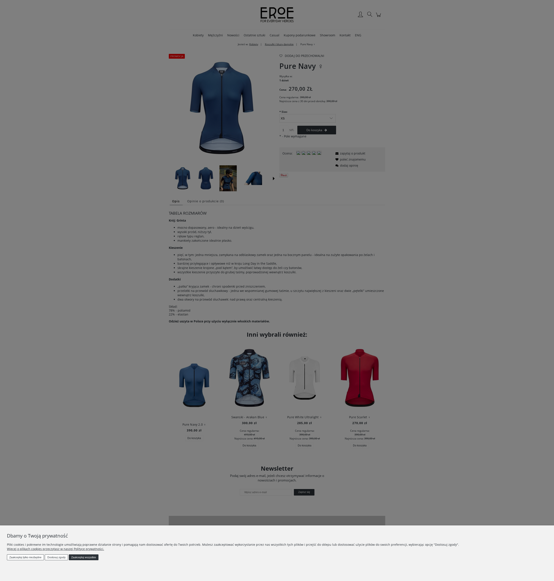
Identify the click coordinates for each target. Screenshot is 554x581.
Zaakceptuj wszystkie (83, 557)
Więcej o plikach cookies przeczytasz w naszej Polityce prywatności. (55, 549)
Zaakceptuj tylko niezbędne (25, 557)
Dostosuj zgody (56, 557)
